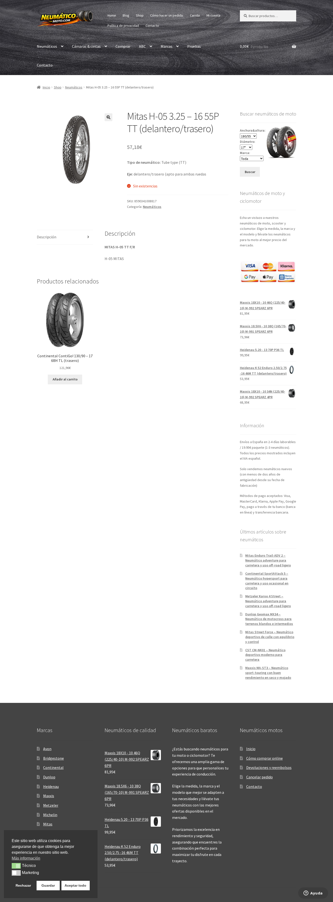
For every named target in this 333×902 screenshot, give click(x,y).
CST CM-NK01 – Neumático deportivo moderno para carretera (265, 655)
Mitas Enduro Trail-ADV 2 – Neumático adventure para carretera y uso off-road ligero (268, 560)
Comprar (123, 46)
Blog (126, 15)
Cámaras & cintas (86, 46)
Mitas (47, 824)
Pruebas (194, 46)
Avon (47, 748)
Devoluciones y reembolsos (269, 767)
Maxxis (48, 795)
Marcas (166, 46)
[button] (108, 117)
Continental (53, 767)
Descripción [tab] (46, 236)
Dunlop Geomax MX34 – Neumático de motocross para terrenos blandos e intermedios (269, 619)
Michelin (50, 814)
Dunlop (49, 777)
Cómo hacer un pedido (166, 15)
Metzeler (50, 805)
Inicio (46, 87)
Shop (140, 15)
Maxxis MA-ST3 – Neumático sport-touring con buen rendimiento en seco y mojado (268, 673)
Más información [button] (26, 858)
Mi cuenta (213, 15)
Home (112, 15)
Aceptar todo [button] (75, 885)
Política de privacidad (123, 25)
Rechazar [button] (23, 885)
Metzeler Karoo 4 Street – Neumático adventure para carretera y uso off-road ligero (268, 601)
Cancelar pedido (259, 777)
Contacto (152, 25)
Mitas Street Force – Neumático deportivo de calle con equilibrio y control (269, 637)
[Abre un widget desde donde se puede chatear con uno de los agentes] (313, 893)
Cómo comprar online (264, 758)
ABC (142, 46)
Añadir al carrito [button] (65, 379)
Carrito (195, 15)
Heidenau (51, 786)
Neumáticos (47, 46)
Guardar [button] (48, 885)
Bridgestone (53, 758)
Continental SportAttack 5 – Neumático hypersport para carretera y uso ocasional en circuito (266, 580)
